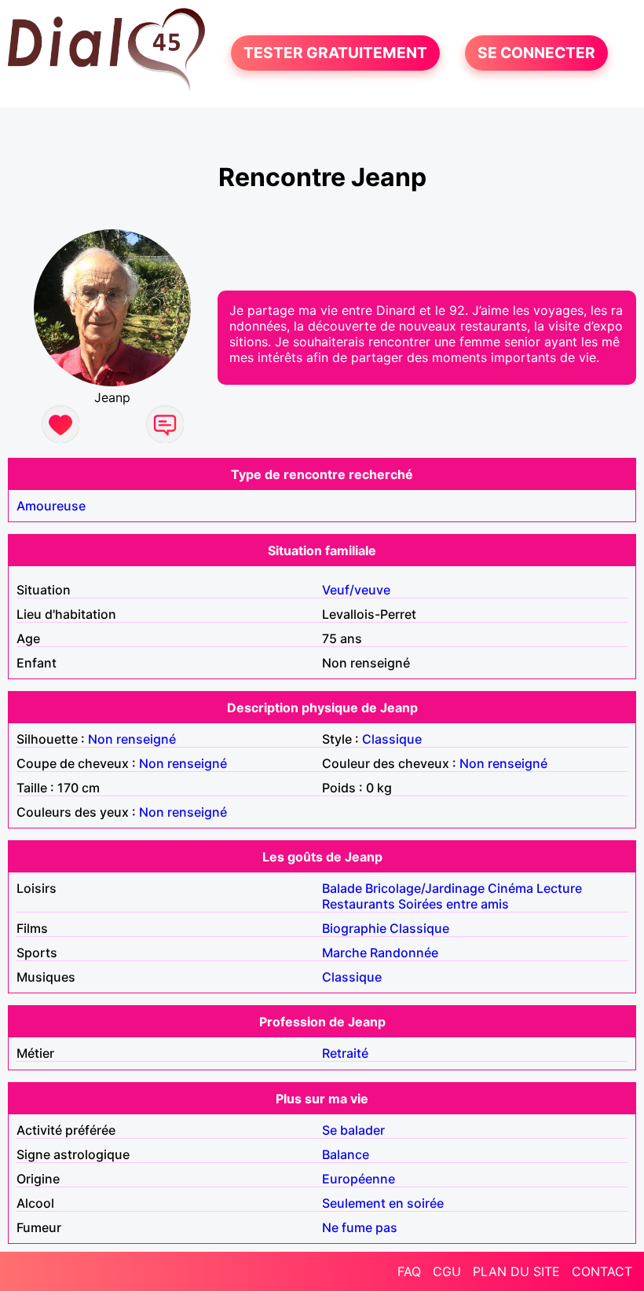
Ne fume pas (359, 1227)
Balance (345, 1154)
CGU (447, 1271)
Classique (392, 739)
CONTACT (602, 1271)
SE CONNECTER (536, 53)
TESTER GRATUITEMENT (335, 53)
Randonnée (404, 952)
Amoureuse (51, 506)
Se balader (353, 1130)
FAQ (409, 1271)
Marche (344, 952)
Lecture (559, 888)
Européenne (358, 1179)
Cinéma (510, 888)
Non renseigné (132, 739)
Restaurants (358, 904)
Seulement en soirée (383, 1203)
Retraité (345, 1053)
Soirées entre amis (453, 904)
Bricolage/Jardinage (425, 888)
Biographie (354, 928)
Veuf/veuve (356, 590)
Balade (342, 888)
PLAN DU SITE (516, 1271)
